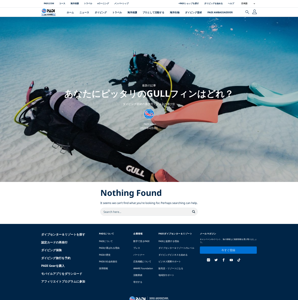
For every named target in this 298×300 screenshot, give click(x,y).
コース (62, 3)
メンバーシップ (121, 3)
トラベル (88, 3)
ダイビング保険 (51, 250)
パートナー (139, 254)
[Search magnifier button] (193, 211)
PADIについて (106, 241)
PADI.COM (49, 3)
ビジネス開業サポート (169, 261)
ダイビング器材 (193, 12)
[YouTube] (231, 260)
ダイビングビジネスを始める (173, 254)
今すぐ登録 (228, 250)
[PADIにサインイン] (254, 12)
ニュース (84, 12)
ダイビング (101, 12)
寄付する (137, 281)
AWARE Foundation (143, 268)
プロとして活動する (153, 12)
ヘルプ (231, 3)
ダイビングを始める (213, 3)
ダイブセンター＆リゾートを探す (63, 234)
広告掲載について (142, 261)
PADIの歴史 (105, 254)
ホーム (70, 12)
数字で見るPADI (141, 241)
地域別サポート (166, 275)
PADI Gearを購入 (53, 266)
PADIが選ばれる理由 (109, 247)
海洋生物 (175, 12)
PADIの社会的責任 (108, 261)
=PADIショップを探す (188, 3)
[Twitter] (216, 260)
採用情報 (103, 268)
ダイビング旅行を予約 (56, 258)
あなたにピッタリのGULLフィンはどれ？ (149, 93)
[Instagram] (208, 260)
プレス (136, 247)
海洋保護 (75, 3)
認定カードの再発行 (54, 242)
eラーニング (103, 3)
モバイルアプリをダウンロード (61, 274)
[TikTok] (239, 260)
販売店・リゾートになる (170, 268)
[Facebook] (223, 260)
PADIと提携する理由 (168, 241)
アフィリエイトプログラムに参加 (63, 281)
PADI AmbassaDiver (220, 12)
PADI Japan (150, 124)
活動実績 (137, 275)
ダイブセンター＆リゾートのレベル (176, 247)
